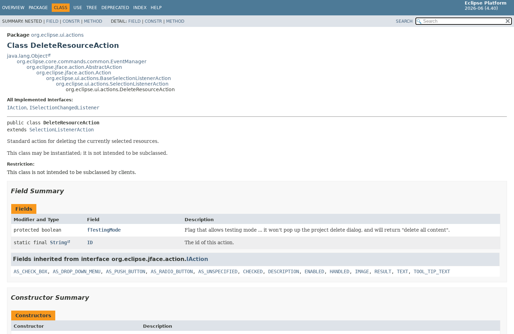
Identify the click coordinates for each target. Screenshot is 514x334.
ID (90, 242)
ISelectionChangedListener (64, 107)
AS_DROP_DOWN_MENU (76, 271)
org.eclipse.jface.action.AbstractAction (74, 67)
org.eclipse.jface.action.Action (73, 72)
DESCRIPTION (283, 271)
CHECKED (253, 271)
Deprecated (115, 7)
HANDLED (339, 271)
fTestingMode (104, 230)
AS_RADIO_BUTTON (172, 271)
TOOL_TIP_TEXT (432, 271)
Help (156, 7)
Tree (91, 7)
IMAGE (362, 271)
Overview (13, 7)
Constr (71, 21)
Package (38, 7)
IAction (17, 107)
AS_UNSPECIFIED (217, 271)
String (58, 242)
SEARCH (404, 21)
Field (52, 21)
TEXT (402, 271)
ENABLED (314, 271)
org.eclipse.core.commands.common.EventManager (82, 61)
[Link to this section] (69, 191)
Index (140, 7)
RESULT (382, 271)
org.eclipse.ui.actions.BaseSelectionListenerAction (108, 78)
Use (77, 7)
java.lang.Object (27, 56)
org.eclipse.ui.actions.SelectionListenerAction (112, 84)
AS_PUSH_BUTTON (125, 271)
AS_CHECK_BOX (30, 271)
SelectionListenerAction (61, 129)
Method (93, 21)
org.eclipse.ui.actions (57, 35)
